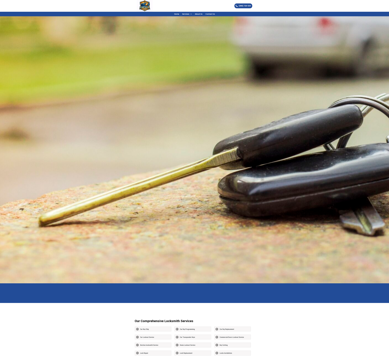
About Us (198, 14)
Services (185, 14)
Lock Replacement (186, 353)
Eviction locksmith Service (149, 345)
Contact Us (210, 14)
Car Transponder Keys (187, 337)
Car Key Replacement (227, 329)
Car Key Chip (144, 329)
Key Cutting (224, 345)
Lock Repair (144, 353)
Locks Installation (226, 353)
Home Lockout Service (187, 345)
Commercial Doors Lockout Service (232, 337)
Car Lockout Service (147, 337)
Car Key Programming (187, 329)
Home (176, 14)
